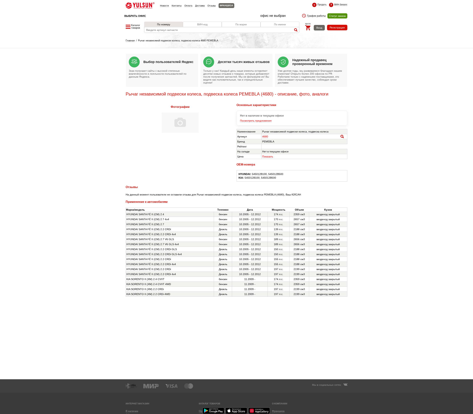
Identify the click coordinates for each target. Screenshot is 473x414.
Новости (164, 5)
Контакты (177, 5)
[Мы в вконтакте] (345, 385)
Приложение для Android (214, 411)
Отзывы (211, 5)
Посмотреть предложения (256, 120)
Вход (319, 27)
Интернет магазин (137, 403)
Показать (267, 156)
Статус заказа (337, 15)
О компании (279, 403)
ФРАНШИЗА (226, 5)
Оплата (188, 5)
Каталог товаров (209, 403)
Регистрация (337, 27)
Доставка (200, 5)
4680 (265, 136)
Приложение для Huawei (259, 411)
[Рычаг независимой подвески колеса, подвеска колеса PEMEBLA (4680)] (180, 131)
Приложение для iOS (236, 411)
